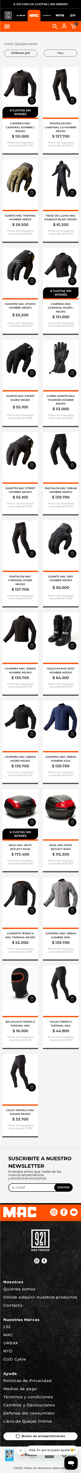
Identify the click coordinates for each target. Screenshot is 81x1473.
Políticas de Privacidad (27, 1380)
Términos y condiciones (28, 1397)
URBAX (10, 1343)
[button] (32, 100)
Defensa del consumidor (29, 1413)
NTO (8, 1351)
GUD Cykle (14, 1359)
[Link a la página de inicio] (8, 44)
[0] (73, 26)
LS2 (7, 1327)
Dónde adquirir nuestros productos (40, 1297)
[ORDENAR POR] (20, 53)
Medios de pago (20, 1389)
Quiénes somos (19, 1289)
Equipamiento (26, 44)
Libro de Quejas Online (27, 1421)
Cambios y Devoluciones (29, 1405)
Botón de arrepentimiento (43, 1436)
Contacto (12, 1305)
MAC (8, 1335)
